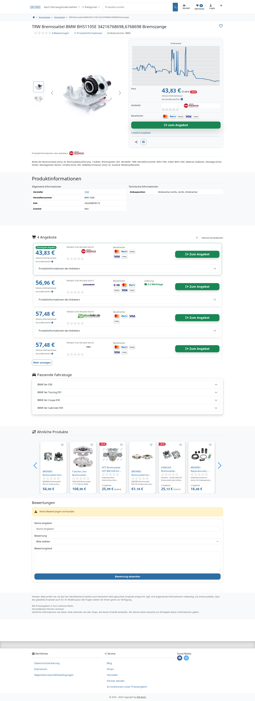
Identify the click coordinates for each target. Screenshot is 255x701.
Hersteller (112, 675)
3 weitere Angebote (141, 132)
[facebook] (179, 658)
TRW (87, 192)
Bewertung (40, 535)
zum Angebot (177, 125)
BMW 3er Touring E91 (49, 392)
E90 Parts (141, 697)
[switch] (198, 237)
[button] (52, 93)
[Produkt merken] (62, 445)
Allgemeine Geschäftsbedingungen (53, 675)
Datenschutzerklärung (46, 663)
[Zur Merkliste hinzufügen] (221, 26)
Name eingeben (43, 523)
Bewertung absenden (127, 576)
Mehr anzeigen (42, 362)
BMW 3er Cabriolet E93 (50, 408)
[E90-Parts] (33, 17)
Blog (109, 663)
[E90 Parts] (35, 7)
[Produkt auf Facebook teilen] (143, 142)
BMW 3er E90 (44, 384)
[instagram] (186, 658)
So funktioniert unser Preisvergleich (127, 686)
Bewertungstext (43, 548)
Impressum (40, 669)
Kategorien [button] (91, 7)
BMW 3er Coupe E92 (48, 400)
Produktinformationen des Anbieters (59, 268)
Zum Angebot (199, 254)
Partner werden (116, 680)
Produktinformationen (89, 33)
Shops (110, 669)
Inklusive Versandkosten (212, 237)
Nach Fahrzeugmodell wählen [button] (61, 7)
